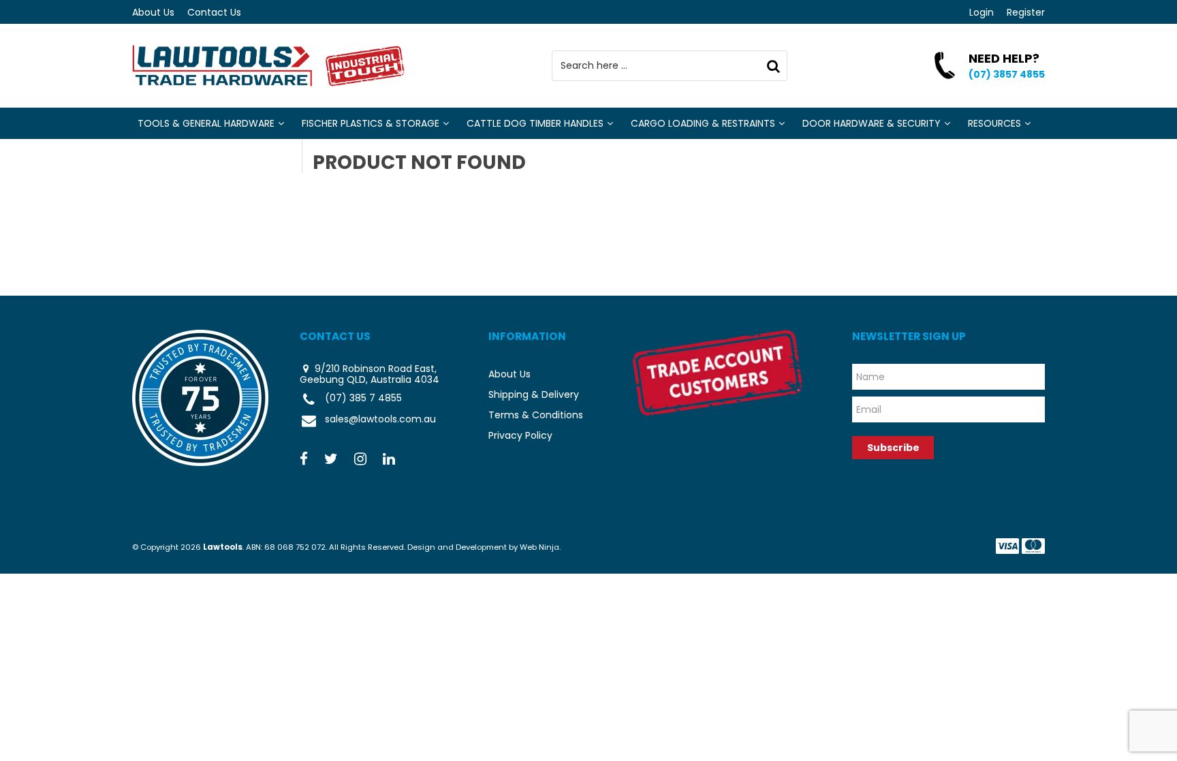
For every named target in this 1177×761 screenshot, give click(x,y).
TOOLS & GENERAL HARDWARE (206, 123)
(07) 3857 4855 (1007, 74)
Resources (994, 123)
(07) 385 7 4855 (363, 398)
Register (1026, 12)
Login (981, 12)
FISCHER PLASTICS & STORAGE (370, 123)
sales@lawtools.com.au (380, 420)
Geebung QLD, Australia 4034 (369, 380)
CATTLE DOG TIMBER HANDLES (535, 123)
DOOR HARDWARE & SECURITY (871, 123)
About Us (153, 12)
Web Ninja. (540, 547)
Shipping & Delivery (533, 394)
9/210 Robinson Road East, (374, 368)
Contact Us (214, 12)
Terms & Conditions (535, 415)
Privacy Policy (520, 435)
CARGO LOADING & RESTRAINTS (703, 123)
